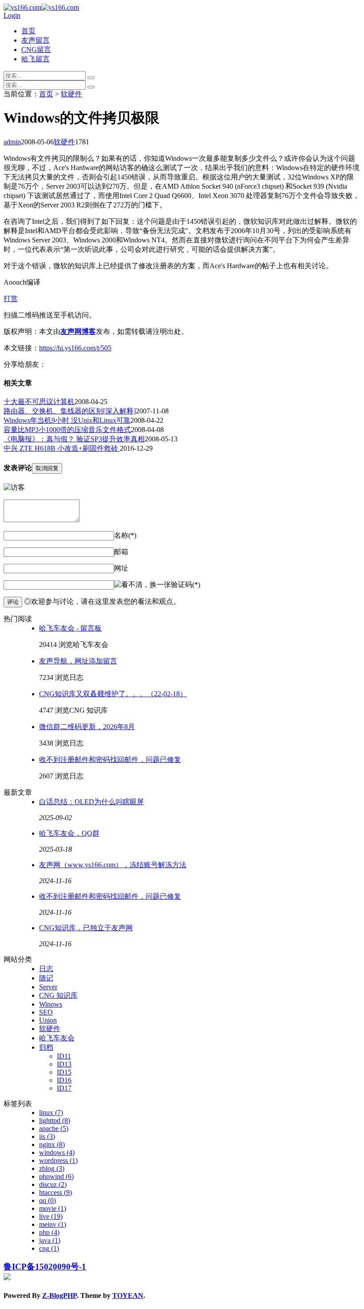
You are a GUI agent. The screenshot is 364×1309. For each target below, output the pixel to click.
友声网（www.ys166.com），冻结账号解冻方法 (112, 865)
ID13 (64, 1064)
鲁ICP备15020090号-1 (45, 1266)
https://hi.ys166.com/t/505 (75, 348)
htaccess (55, 1192)
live (51, 1216)
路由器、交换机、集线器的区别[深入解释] (70, 411)
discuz (53, 1184)
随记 (46, 978)
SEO (46, 1012)
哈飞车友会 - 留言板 (70, 628)
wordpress (58, 1160)
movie (52, 1208)
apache (53, 1128)
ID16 (64, 1080)
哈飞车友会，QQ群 (69, 833)
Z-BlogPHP (59, 1295)
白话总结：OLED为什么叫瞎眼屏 (91, 801)
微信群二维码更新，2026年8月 (87, 726)
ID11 (64, 1056)
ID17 (64, 1088)
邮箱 (121, 551)
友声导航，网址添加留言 (78, 661)
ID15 (64, 1072)
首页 (28, 31)
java (49, 1240)
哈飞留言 (35, 59)
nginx (52, 1144)
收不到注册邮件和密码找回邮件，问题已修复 (110, 759)
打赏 (11, 298)
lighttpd (54, 1120)
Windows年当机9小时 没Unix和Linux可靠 (67, 420)
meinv (52, 1224)
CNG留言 (36, 49)
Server (48, 987)
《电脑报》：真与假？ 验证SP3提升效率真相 (74, 439)
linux (51, 1112)
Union (48, 1020)
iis (47, 1136)
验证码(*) (185, 584)
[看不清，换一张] (142, 585)
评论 (13, 602)
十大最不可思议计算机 (39, 401)
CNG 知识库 (58, 995)
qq (47, 1200)
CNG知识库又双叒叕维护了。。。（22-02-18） (113, 694)
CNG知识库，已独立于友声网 (86, 928)
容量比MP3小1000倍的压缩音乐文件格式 (67, 429)
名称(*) (125, 535)
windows (57, 1152)
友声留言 (35, 40)
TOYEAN (127, 1295)
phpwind (56, 1176)
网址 (121, 568)
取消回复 (47, 468)
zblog (51, 1168)
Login (12, 15)
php (49, 1232)
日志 (46, 968)
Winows (50, 1004)
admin (12, 142)
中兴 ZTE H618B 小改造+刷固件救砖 (62, 448)
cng (49, 1248)
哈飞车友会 (57, 1038)
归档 (46, 1047)
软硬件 (71, 94)
